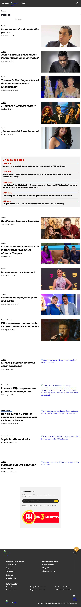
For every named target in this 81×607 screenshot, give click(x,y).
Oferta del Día (48, 565)
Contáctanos (10, 587)
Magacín (9, 568)
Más (23, 3)
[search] (77, 3)
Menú (7, 3)
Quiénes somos (11, 590)
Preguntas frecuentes (38, 587)
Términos (39, 505)
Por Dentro (10, 571)
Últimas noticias (13, 160)
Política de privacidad (48, 505)
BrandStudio (11, 578)
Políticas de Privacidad (63, 590)
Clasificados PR (48, 571)
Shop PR (45, 568)
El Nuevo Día (11, 565)
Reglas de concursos (37, 590)
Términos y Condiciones (63, 587)
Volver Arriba (75, 553)
